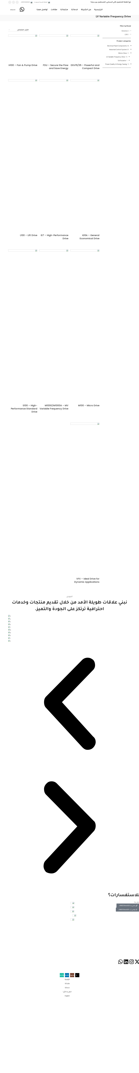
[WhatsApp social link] (9, 2)
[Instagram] (131, 961)
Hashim (50, 969)
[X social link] (17, 2)
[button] (69, 704)
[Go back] (133, 18)
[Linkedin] (126, 961)
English (12, 9)
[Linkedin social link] (13, 2)
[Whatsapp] (120, 961)
